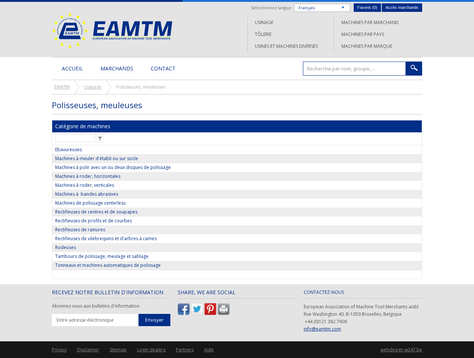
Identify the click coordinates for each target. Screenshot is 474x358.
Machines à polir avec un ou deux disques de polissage (113, 167)
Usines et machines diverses (286, 46)
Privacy (59, 350)
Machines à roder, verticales (84, 185)
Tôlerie (263, 34)
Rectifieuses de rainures (80, 229)
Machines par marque (366, 46)
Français (306, 7)
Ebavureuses (68, 149)
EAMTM (112, 31)
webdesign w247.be (401, 350)
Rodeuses (65, 247)
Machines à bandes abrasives (86, 194)
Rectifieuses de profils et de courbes (93, 221)
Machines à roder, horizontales (87, 176)
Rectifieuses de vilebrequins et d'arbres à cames (106, 238)
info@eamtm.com (322, 329)
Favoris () (367, 7)
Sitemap (118, 350)
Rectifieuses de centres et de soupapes (96, 212)
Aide (209, 350)
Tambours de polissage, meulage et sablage (101, 256)
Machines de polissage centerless (90, 203)
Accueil (72, 68)
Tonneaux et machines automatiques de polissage (108, 265)
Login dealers (151, 350)
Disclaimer (88, 350)
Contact (163, 68)
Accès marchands (401, 7)
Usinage (264, 22)
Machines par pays (362, 34)
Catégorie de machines (82, 126)
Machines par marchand (370, 22)
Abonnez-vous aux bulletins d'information (96, 306)
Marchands (116, 68)
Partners (185, 350)
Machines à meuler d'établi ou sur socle (96, 158)
